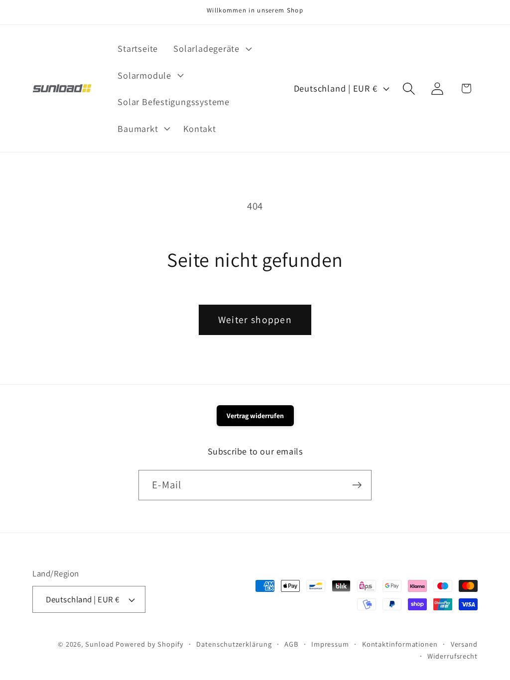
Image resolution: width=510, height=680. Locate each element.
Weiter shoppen (255, 319)
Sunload (99, 644)
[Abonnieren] (357, 485)
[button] (211, 48)
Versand (464, 644)
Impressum (330, 644)
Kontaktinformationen (400, 644)
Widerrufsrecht (452, 656)
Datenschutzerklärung (233, 644)
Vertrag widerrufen (255, 415)
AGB (291, 644)
